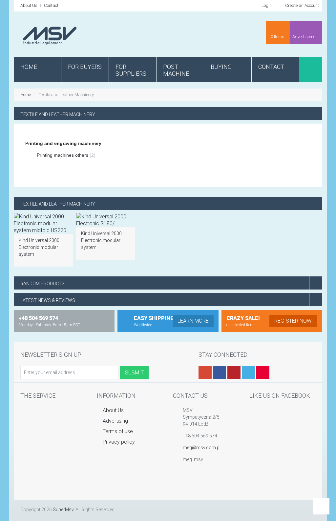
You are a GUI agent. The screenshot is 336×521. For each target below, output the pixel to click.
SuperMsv (63, 509)
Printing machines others (66, 155)
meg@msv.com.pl (201, 447)
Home (25, 94)
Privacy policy (118, 442)
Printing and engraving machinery (63, 143)
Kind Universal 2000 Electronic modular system (39, 247)
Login (266, 5)
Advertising (114, 421)
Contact (51, 5)
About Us (28, 5)
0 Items (277, 36)
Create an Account (301, 5)
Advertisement (305, 36)
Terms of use (117, 431)
